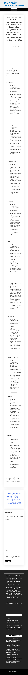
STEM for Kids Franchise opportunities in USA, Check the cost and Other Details (13, 656)
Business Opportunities (12, 620)
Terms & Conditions (10, 608)
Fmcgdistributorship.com (14, 46)
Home (8, 618)
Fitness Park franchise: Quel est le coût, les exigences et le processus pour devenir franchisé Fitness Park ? (14, 496)
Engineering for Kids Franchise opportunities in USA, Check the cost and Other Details (13, 645)
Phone (6, 550)
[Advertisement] (14, 56)
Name (6, 537)
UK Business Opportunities (13, 627)
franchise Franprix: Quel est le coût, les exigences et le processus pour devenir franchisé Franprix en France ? (14, 502)
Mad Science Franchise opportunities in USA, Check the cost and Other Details (13, 640)
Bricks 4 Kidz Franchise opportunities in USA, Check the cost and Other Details (13, 651)
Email (6, 544)
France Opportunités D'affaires (14, 17)
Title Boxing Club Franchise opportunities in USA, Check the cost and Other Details (13, 661)
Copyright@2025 (13, 671)
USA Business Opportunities (13, 622)
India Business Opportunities (14, 629)
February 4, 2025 (13, 45)
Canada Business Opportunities (14, 625)
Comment (7, 519)
